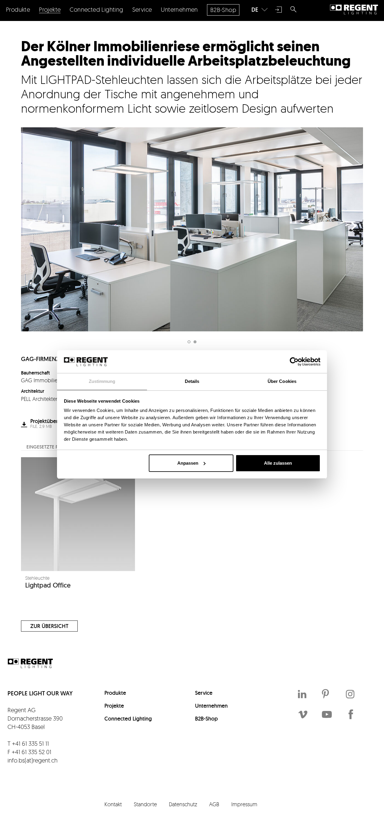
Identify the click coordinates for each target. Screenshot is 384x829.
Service (203, 692)
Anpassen (187, 463)
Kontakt (113, 804)
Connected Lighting (128, 718)
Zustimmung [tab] (102, 381)
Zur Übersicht (49, 626)
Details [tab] (192, 381)
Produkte (115, 692)
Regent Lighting (354, 9)
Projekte (114, 705)
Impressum (244, 804)
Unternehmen (211, 705)
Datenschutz (183, 804)
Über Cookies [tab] (282, 381)
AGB (214, 804)
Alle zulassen (278, 463)
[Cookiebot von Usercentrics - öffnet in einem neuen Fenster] (294, 361)
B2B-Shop (206, 718)
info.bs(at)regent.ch (33, 760)
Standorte (145, 804)
